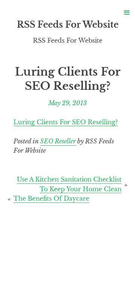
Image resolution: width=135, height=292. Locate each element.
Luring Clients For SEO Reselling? (66, 122)
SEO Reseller (58, 141)
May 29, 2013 (67, 102)
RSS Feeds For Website (67, 24)
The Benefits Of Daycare (51, 198)
